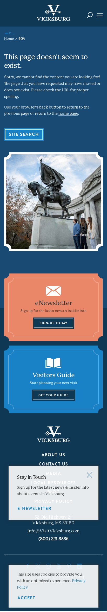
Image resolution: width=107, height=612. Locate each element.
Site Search (24, 134)
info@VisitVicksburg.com (54, 530)
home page (68, 113)
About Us (53, 455)
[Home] (53, 12)
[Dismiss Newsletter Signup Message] (89, 475)
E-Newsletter (34, 509)
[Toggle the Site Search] (90, 15)
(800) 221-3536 (53, 538)
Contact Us (53, 464)
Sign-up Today (54, 323)
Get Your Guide (53, 395)
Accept (26, 598)
